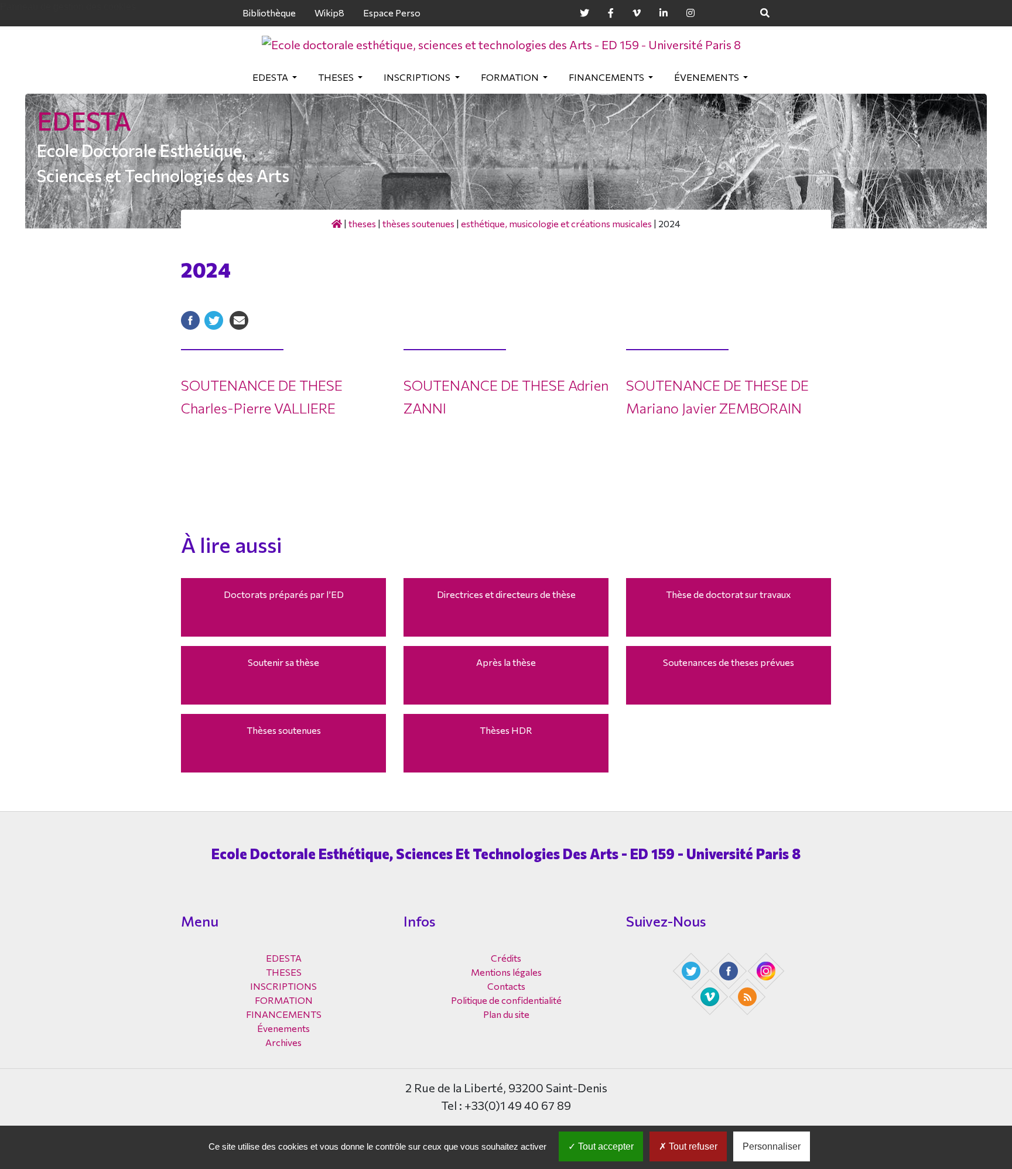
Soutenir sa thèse (283, 662)
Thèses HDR (506, 730)
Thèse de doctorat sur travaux (728, 594)
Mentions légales (506, 971)
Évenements (707, 77)
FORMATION (511, 77)
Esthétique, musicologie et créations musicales (556, 223)
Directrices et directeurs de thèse (506, 594)
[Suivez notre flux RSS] (748, 995)
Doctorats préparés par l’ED (284, 594)
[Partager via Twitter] (213, 318)
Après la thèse (506, 662)
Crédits (506, 957)
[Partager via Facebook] (190, 318)
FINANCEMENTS (607, 77)
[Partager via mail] (239, 318)
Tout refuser (691, 1146)
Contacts (506, 986)
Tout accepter (605, 1146)
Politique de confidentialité (506, 1000)
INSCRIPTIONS (418, 77)
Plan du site (506, 1014)
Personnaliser (772, 1146)
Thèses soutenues (418, 223)
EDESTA (271, 77)
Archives (283, 1042)
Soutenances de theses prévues (728, 662)
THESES (336, 77)
